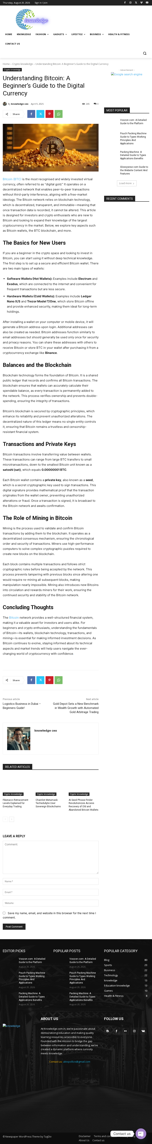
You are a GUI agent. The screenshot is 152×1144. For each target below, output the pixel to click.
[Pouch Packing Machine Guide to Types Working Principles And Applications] (111, 136)
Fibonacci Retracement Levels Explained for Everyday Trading (15, 803)
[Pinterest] (49, 114)
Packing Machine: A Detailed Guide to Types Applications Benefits (133, 155)
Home (6, 64)
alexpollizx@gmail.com (76, 1061)
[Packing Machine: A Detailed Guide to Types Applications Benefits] (111, 155)
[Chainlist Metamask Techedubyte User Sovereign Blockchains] (51, 785)
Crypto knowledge (22, 64)
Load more (125, 183)
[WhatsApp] (59, 114)
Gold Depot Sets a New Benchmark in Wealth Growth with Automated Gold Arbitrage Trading (76, 708)
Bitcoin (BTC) (12, 179)
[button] (144, 53)
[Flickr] (125, 1031)
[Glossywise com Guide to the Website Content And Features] (111, 170)
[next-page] (11, 819)
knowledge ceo (19, 103)
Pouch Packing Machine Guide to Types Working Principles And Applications (133, 138)
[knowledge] (30, 18)
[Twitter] (136, 3)
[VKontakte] (143, 1031)
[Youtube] (147, 3)
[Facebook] (125, 3)
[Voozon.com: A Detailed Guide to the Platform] (111, 123)
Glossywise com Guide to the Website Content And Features (134, 170)
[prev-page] (5, 819)
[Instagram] (130, 3)
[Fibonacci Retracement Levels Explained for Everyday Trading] (18, 785)
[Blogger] (107, 1031)
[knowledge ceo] (5, 104)
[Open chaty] (141, 1133)
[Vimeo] (141, 3)
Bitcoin (14, 617)
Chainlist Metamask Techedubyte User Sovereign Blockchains (48, 803)
